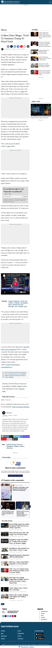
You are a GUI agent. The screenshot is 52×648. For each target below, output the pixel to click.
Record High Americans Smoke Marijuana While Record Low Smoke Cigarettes (41, 117)
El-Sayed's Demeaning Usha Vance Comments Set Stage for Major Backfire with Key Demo (45, 44)
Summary (5, 415)
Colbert (22, 91)
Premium (3, 631)
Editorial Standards (44, 611)
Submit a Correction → (6, 399)
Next (2, 604)
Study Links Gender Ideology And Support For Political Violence (44, 65)
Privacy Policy (5, 201)
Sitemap (29, 644)
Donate (19, 636)
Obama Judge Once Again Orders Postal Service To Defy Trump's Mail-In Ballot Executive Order (45, 35)
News (4, 29)
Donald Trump (11, 444)
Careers (42, 615)
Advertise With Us (44, 619)
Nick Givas (9, 412)
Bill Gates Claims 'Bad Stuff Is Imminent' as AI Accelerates (19, 563)
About (19, 631)
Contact (15, 415)
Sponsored (20, 638)
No (10, 194)
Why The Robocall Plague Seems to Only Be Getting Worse (45, 58)
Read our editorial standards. (20, 407)
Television (9, 448)
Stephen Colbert (19, 446)
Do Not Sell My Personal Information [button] (43, 644)
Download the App (39, 631)
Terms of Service (34, 644)
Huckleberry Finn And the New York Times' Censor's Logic (19, 549)
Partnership (43, 617)
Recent (10, 415)
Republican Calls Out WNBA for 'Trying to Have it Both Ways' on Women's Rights (18, 541)
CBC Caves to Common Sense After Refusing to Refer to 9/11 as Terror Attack (44, 72)
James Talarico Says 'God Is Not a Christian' (18, 589)
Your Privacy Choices (27, 647)
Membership (21, 633)
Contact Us (43, 613)
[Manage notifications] (3, 645)
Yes (6, 194)
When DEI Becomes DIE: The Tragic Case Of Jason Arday (19, 533)
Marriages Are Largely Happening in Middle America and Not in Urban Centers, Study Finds (19, 580)
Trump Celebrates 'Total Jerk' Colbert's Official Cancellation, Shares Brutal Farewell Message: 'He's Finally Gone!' (18, 303)
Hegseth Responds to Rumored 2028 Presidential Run (44, 52)
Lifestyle (3, 638)
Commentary (4, 636)
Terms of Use (12, 201)
